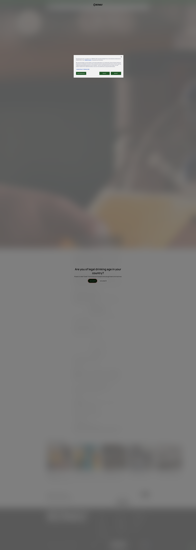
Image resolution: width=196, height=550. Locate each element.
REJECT (104, 73)
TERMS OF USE (86, 69)
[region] (98, 66)
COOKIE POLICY (79, 69)
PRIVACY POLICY (88, 60)
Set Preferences (81, 73)
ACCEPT (116, 73)
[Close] (121, 57)
